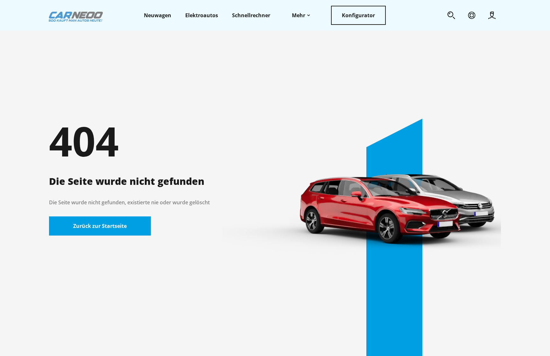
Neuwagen (157, 15)
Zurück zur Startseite (100, 225)
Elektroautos (201, 15)
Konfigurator (358, 15)
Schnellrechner (251, 15)
